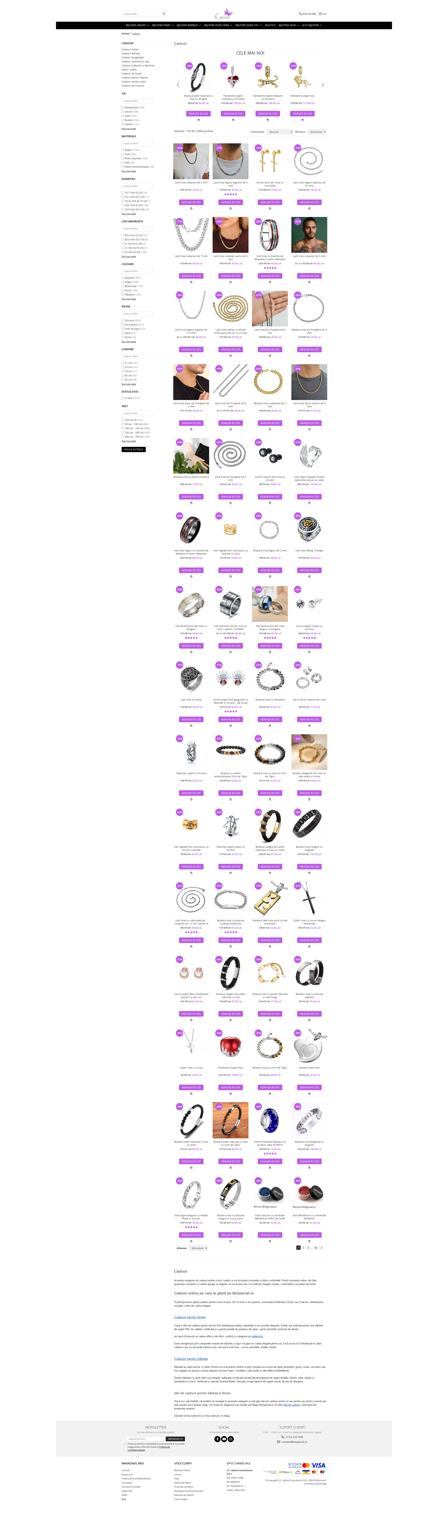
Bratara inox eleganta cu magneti (309, 1143)
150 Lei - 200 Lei (134, 432)
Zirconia (129, 320)
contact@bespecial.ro (294, 1442)
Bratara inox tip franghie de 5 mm (309, 331)
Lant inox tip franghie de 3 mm (230, 405)
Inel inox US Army (191, 699)
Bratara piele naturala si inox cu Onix (191, 1143)
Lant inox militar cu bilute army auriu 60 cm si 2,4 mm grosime (230, 331)
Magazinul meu (133, 1463)
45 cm (128, 375)
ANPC (125, 1495)
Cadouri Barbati (131, 53)
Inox (127, 154)
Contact (126, 1470)
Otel (127, 162)
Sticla (128, 337)
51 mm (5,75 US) (134, 247)
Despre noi (127, 1474)
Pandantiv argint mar (230, 1067)
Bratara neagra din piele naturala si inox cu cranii (270, 848)
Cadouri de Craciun (133, 85)
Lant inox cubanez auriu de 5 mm (231, 258)
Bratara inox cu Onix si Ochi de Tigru (270, 775)
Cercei (128, 111)
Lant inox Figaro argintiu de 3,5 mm (309, 184)
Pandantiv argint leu (302, 95)
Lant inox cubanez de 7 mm (191, 256)
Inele (128, 115)
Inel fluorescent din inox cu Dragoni (191, 627)
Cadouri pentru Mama (135, 77)
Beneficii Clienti (182, 1470)
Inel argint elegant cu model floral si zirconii (191, 1217)
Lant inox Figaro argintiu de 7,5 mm (191, 331)
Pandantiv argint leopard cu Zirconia (267, 97)
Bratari (129, 120)
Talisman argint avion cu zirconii (230, 848)
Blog (124, 1499)
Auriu (128, 290)
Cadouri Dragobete (133, 57)
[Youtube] (224, 1439)
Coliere (129, 124)
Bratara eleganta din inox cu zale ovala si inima (309, 775)
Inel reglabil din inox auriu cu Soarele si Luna (230, 552)
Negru (128, 282)
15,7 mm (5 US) (133, 192)
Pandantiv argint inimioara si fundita (233, 97)
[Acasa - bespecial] (223, 14)
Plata (176, 1478)
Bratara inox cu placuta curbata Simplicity (230, 922)
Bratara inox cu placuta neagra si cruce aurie (230, 1217)
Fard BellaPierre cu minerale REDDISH (309, 1217)
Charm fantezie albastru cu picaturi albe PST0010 (270, 1143)
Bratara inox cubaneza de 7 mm (270, 405)
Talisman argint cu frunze (191, 773)
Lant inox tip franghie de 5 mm (230, 478)
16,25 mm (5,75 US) (136, 201)
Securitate (127, 1482)
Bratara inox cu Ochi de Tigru (270, 1067)
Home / (126, 33)
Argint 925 (127, 1490)
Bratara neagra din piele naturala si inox (230, 995)
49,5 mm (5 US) (133, 235)
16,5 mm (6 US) (133, 205)
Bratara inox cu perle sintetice (191, 477)
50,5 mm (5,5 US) (134, 239)
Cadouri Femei (130, 49)
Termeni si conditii (131, 1486)
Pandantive (131, 107)
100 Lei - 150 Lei (134, 428)
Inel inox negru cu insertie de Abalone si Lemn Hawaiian (191, 552)
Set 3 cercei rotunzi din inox (309, 699)
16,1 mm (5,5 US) (134, 196)
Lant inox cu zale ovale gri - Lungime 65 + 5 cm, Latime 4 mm (191, 922)
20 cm (128, 379)
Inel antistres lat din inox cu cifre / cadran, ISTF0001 (230, 627)
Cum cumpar (181, 1499)
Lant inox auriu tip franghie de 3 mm (191, 405)
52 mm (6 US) (132, 252)
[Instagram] (231, 1439)
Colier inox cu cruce (191, 1067)
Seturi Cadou (129, 69)
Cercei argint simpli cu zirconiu (309, 627)
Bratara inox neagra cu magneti (309, 848)
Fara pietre (131, 324)
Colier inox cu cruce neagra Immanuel (309, 922)
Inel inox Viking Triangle (309, 550)
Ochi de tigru (132, 328)
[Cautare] (164, 14)
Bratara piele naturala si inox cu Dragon (198, 97)
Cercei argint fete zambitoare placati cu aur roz (191, 995)
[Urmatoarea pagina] (321, 1248)
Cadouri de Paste (132, 73)
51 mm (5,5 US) (133, 243)
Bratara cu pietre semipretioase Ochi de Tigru (230, 775)
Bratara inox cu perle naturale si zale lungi (270, 995)
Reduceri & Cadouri (184, 1495)
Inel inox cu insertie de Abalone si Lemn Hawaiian (269, 258)
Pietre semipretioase (137, 166)
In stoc (128, 398)
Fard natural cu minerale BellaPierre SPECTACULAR (270, 1217)
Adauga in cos (233, 113)
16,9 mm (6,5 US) (134, 209)
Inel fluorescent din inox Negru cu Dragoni (270, 627)
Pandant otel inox (309, 1067)
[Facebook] (217, 1439)
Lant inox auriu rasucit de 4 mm (309, 405)
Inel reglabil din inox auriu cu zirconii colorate (191, 848)
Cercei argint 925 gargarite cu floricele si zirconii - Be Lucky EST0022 (230, 701)
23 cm (128, 367)
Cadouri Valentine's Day (135, 61)
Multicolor (131, 286)
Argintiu (129, 277)
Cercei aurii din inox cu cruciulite (270, 184)
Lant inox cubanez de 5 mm (191, 182)
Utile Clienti (183, 1463)
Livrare (177, 1474)
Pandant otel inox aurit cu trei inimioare (270, 922)
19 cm (128, 371)
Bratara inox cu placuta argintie (309, 995)
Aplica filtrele (133, 449)
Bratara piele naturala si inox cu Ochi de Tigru (231, 1143)
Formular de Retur (183, 1486)
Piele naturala (133, 158)
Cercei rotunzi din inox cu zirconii (270, 478)
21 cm (128, 363)
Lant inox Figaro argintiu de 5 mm (231, 184)
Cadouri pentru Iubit (134, 81)
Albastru (130, 294)
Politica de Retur (182, 1482)
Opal (127, 333)
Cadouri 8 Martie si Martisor (138, 65)
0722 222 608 (294, 1437)
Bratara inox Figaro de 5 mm (270, 550)
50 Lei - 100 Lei (133, 424)
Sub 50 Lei (131, 420)
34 (315, 1247)
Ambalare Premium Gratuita (188, 1490)
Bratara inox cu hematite (270, 699)
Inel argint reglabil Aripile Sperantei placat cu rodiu (309, 478)
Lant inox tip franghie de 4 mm (269, 331)
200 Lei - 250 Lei (134, 436)
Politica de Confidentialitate (136, 1478)
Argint (128, 150)
